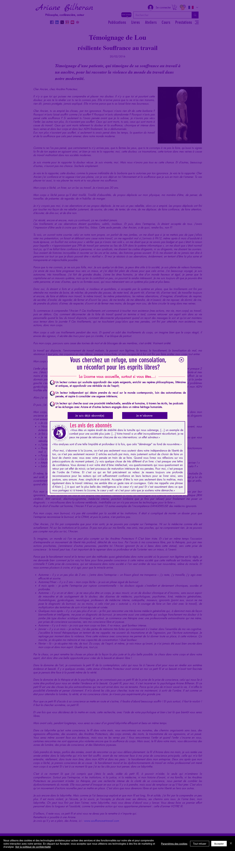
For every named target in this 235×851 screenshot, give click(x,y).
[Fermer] (231, 843)
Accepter (219, 843)
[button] (181, 359)
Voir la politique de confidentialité (33, 846)
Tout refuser (199, 843)
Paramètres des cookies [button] (174, 843)
